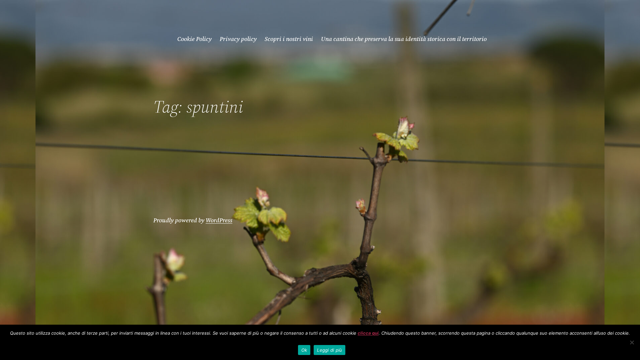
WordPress (219, 220)
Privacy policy (238, 39)
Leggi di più (329, 350)
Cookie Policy (194, 39)
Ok (304, 350)
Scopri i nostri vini (289, 39)
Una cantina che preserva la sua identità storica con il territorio (404, 39)
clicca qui (368, 333)
